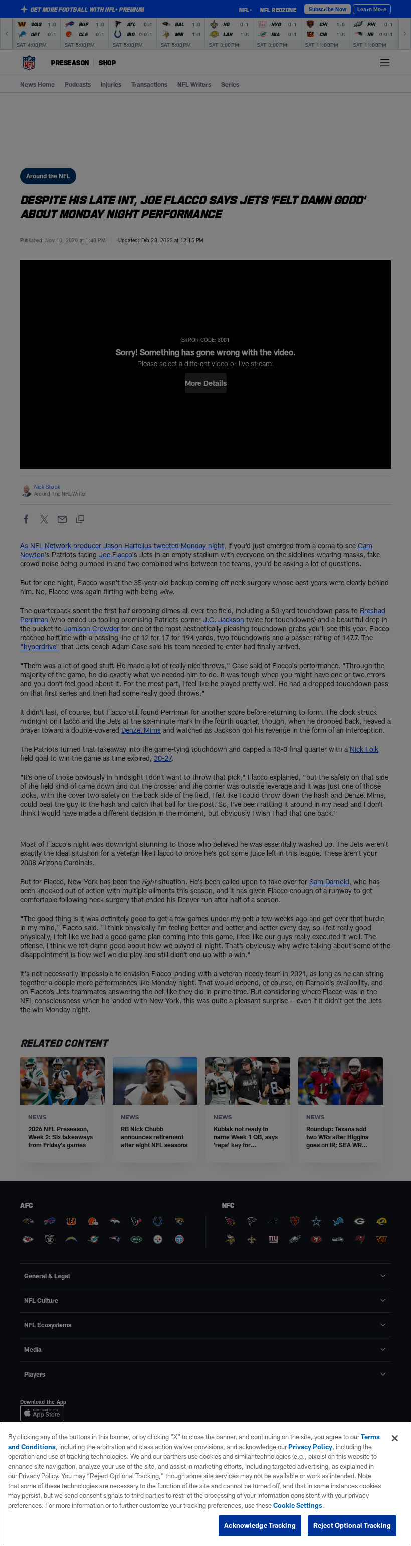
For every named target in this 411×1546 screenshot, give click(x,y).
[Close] (395, 1438)
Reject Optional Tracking (352, 1525)
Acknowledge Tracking (260, 1525)
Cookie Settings (297, 1505)
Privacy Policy (310, 1447)
